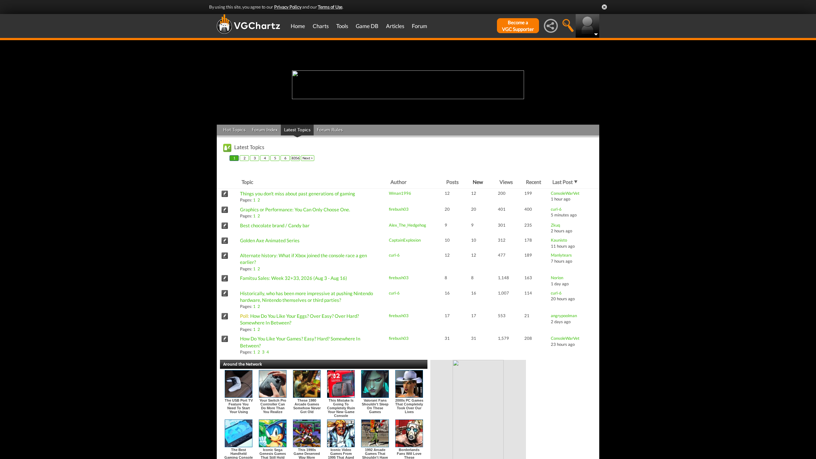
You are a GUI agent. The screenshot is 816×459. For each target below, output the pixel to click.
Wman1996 (400, 193)
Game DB (367, 26)
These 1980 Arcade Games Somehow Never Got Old (307, 406)
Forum (419, 26)
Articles (395, 26)
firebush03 (399, 209)
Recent (533, 182)
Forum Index (265, 130)
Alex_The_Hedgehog (407, 225)
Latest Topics (297, 130)
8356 (295, 158)
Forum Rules (330, 130)
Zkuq (555, 225)
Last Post (562, 182)
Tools (342, 26)
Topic (247, 182)
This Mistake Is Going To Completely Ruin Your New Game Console (341, 408)
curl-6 (556, 209)
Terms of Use (330, 7)
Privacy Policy (288, 7)
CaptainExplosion (405, 240)
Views (506, 182)
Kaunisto (559, 240)
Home (298, 26)
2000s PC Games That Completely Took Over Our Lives (409, 406)
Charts (321, 26)
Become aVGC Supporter (518, 25)
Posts (452, 182)
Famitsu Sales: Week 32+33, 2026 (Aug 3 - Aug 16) (293, 278)
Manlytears (561, 255)
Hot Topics (234, 130)
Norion (557, 277)
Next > (307, 158)
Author (398, 182)
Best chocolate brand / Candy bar (275, 225)
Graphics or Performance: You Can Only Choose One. (295, 209)
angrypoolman (564, 315)
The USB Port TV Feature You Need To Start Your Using (239, 406)
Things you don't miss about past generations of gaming (297, 193)
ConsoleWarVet (565, 193)
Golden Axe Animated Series (270, 240)
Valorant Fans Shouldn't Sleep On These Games (375, 406)
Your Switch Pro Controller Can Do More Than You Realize (272, 406)
